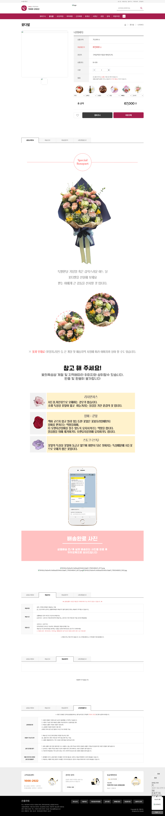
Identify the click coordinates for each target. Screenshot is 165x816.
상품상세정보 (30, 140)
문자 (154, 796)
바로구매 (128, 115)
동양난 (87, 16)
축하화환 (70, 16)
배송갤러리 (64, 140)
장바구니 (130, 1)
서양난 (95, 16)
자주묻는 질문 (70, 787)
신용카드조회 (138, 801)
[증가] (108, 70)
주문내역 (135, 1)
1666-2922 (31, 780)
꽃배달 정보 (117, 801)
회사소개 (75, 801)
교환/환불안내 (82, 140)
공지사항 (107, 801)
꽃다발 (51, 16)
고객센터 (141, 1)
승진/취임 (60, 16)
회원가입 (124, 1)
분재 (108, 16)
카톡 (158, 793)
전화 (160, 796)
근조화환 (79, 16)
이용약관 (84, 801)
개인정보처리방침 (95, 801)
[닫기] (153, 785)
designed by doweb (138, 811)
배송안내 (47, 140)
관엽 (102, 16)
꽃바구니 (43, 16)
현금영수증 (127, 801)
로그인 (119, 1)
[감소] (94, 70)
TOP (156, 812)
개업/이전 (116, 16)
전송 (153, 790)
